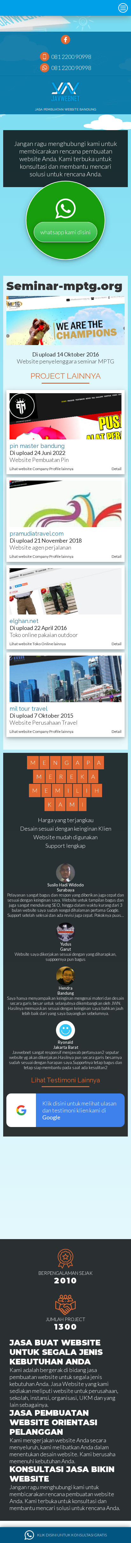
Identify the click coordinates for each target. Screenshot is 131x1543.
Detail (116, 468)
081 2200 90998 (71, 56)
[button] (123, 8)
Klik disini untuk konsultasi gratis (72, 1535)
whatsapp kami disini (65, 232)
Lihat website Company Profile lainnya (41, 468)
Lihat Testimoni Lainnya (65, 1080)
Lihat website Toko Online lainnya (38, 643)
